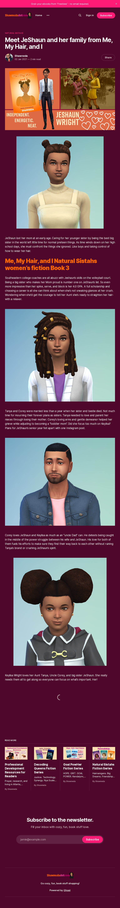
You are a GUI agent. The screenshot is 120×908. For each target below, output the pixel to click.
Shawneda (21, 55)
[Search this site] (80, 15)
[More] (47, 15)
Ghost (67, 890)
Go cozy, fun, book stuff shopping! (60, 883)
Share (108, 57)
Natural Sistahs (14, 33)
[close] (116, 3)
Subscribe (106, 15)
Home (38, 15)
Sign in (90, 15)
